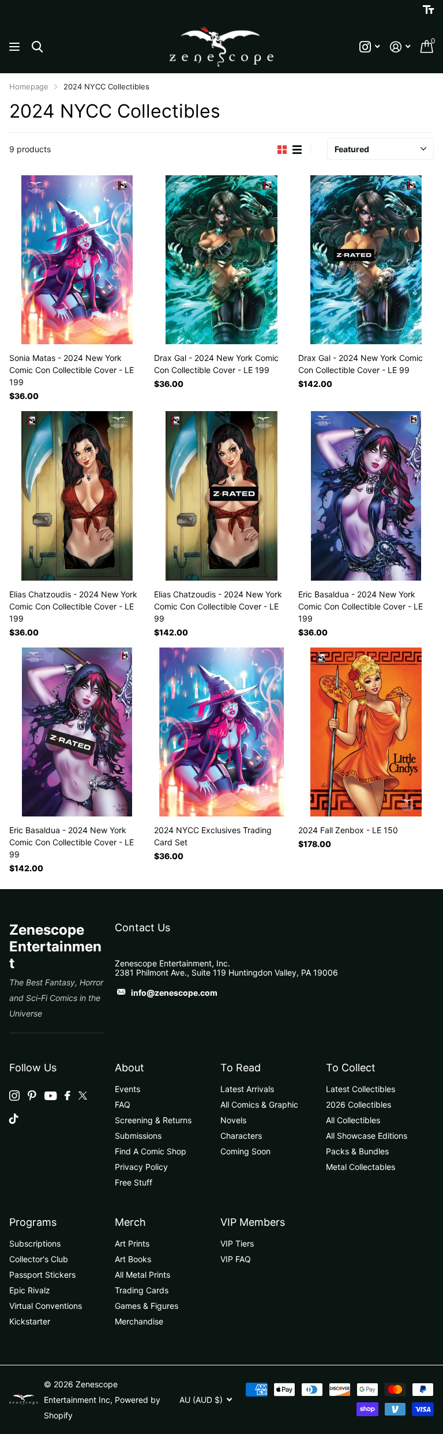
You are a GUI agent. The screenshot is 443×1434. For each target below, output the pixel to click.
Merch (130, 1222)
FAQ (122, 1104)
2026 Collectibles (358, 1104)
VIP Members (252, 1222)
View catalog (15, 47)
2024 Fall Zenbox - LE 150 (348, 830)
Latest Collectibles (360, 1089)
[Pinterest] (32, 1095)
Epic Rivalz (29, 1290)
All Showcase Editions (366, 1136)
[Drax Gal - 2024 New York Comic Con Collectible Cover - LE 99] (366, 259)
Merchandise (139, 1321)
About (129, 1068)
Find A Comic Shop (150, 1151)
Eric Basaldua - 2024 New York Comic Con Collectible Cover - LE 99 (71, 842)
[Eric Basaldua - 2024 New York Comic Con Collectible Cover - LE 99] (77, 732)
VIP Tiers (237, 1243)
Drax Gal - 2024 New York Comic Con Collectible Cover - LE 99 (360, 364)
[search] (37, 47)
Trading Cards (141, 1290)
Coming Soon (245, 1151)
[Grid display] (282, 149)
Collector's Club (38, 1259)
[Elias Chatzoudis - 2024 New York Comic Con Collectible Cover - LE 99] (222, 495)
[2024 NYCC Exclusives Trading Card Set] (222, 732)
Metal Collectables (360, 1167)
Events (127, 1089)
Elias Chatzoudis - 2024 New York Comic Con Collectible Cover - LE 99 (218, 606)
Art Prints (132, 1243)
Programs (33, 1222)
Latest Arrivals (247, 1089)
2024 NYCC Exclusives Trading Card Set (213, 836)
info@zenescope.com (174, 993)
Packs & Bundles (357, 1151)
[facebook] (67, 1095)
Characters (241, 1136)
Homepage (28, 86)
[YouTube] (50, 1096)
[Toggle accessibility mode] (428, 9)
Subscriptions (35, 1243)
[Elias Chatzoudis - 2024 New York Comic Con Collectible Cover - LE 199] (77, 495)
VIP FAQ (235, 1259)
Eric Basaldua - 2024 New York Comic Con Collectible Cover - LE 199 (360, 606)
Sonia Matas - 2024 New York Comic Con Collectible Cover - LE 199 (71, 370)
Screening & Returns (153, 1120)
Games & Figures (146, 1306)
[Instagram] (14, 1095)
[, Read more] (369, 47)
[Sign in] (400, 47)
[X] (82, 1096)
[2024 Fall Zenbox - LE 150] (366, 732)
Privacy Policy (141, 1167)
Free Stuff (133, 1182)
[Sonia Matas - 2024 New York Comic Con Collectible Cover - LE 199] (77, 259)
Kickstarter (29, 1321)
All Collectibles (353, 1120)
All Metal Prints (142, 1274)
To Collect (351, 1068)
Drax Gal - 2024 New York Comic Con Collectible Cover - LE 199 (216, 364)
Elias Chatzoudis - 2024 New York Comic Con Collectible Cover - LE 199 (73, 606)
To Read (240, 1068)
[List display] (297, 149)
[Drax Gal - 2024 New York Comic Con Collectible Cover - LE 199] (222, 259)
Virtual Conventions (45, 1306)
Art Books (133, 1259)
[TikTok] (13, 1118)
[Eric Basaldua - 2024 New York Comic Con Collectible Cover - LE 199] (366, 495)
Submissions (138, 1136)
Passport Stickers (42, 1274)
